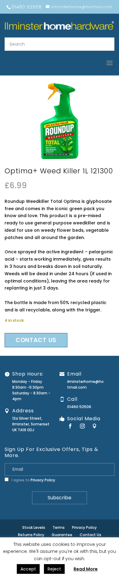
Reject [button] (54, 569)
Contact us (36, 340)
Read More (86, 569)
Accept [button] (28, 569)
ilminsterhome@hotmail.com (85, 384)
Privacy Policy (43, 480)
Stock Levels (33, 527)
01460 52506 (79, 406)
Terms (58, 527)
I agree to (33, 480)
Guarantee (62, 534)
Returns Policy (31, 534)
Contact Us (90, 534)
